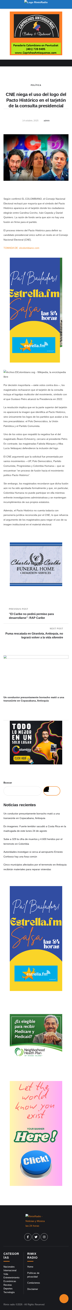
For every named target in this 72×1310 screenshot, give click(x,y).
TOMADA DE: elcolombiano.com (21, 247)
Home (30, 1266)
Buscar (7, 782)
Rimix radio (9, 1304)
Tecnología (9, 1292)
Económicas (9, 1281)
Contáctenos (33, 1283)
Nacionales (9, 1266)
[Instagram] (44, 1237)
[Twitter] (36, 1237)
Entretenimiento (11, 1277)
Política (36, 85)
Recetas (7, 1285)
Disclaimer (32, 1289)
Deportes (8, 1288)
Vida (5, 1274)
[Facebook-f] (28, 1237)
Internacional (9, 1270)
